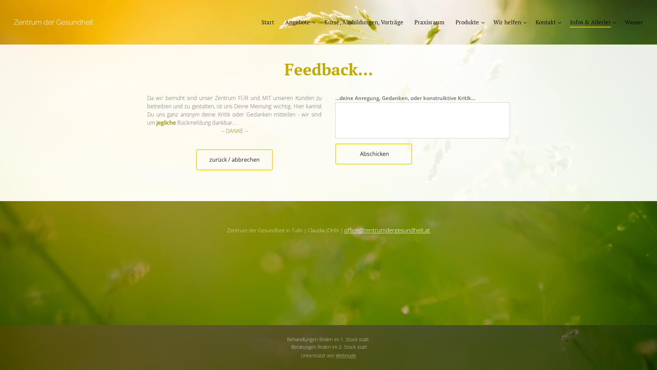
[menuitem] (270, 22)
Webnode (346, 355)
